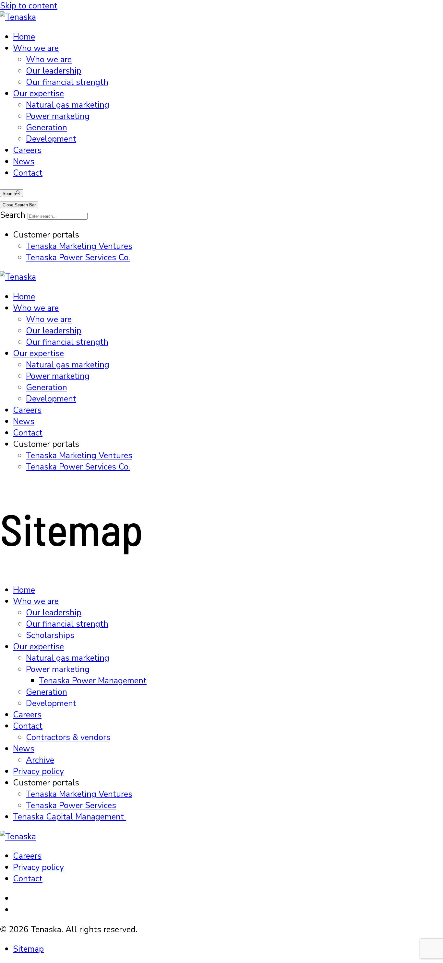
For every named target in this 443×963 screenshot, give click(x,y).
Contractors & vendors (68, 737)
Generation (46, 127)
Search (9, 193)
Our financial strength (67, 82)
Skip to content (28, 5)
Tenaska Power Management (93, 680)
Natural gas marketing (67, 104)
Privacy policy (38, 771)
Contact (27, 173)
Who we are (36, 48)
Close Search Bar (19, 205)
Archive (40, 760)
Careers (27, 150)
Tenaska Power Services (71, 805)
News (23, 161)
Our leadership (53, 70)
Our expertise (38, 93)
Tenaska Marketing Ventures (79, 246)
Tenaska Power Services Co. (78, 257)
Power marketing (58, 116)
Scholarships (50, 635)
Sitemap (28, 949)
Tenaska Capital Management (69, 816)
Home (24, 36)
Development (51, 139)
